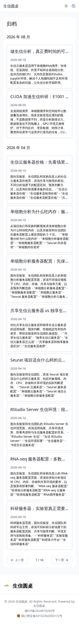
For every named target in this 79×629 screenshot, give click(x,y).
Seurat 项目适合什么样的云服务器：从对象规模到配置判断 (39, 360)
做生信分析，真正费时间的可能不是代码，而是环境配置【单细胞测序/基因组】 (39, 51)
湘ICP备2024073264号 (39, 611)
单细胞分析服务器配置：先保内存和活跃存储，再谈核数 (39, 261)
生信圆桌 (21, 601)
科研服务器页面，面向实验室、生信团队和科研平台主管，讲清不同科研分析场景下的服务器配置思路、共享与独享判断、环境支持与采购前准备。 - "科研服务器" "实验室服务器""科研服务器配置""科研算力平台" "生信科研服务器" (39, 533)
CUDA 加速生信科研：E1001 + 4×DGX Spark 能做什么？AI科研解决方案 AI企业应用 (39, 96)
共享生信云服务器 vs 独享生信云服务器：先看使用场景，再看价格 (39, 310)
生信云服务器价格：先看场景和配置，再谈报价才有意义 (39, 162)
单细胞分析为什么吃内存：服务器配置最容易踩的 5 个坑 (39, 211)
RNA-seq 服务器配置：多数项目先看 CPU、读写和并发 (39, 459)
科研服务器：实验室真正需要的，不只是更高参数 (39, 508)
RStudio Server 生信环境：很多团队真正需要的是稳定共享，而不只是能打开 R (39, 409)
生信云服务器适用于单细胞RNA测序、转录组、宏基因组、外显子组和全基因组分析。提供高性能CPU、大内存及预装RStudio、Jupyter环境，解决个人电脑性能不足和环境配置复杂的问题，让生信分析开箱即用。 (39, 74)
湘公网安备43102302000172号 (41, 616)
